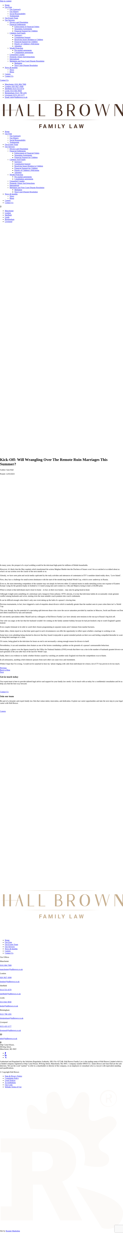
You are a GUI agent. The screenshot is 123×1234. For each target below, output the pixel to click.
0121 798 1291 (16, 93)
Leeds (7, 217)
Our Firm (8, 7)
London (8, 213)
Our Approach (15, 9)
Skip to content (5, 1)
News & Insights (11, 68)
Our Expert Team (11, 18)
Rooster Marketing (13, 1231)
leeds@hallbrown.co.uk (9, 1006)
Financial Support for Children (26, 31)
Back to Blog (5, 670)
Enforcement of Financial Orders (26, 27)
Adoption (18, 46)
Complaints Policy (12, 1078)
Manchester (9, 211)
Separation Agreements (23, 29)
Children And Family (18, 33)
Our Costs (8, 1085)
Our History (14, 12)
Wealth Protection (16, 48)
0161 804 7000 (15, 84)
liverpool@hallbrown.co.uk (10, 1030)
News (12, 70)
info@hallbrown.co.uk (16, 97)
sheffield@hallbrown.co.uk (10, 994)
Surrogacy (18, 35)
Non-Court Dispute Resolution (26, 65)
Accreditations (10, 1083)
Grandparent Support (22, 37)
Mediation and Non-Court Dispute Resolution (27, 61)
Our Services (10, 20)
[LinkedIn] (5, 1055)
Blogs (12, 72)
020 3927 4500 (14, 86)
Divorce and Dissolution (19, 22)
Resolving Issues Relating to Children (28, 40)
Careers (8, 74)
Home (7, 5)
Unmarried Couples (17, 55)
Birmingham (9, 219)
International (14, 59)
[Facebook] (5, 1053)
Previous (3, 668)
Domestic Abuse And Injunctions (22, 57)
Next (2, 672)
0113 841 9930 (13, 91)
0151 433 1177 (15, 95)
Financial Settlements (18, 24)
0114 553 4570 (14, 89)
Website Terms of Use (13, 1087)
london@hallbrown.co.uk (9, 982)
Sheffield (8, 215)
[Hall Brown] (61, 918)
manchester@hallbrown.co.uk (11, 969)
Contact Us (9, 76)
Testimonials (14, 16)
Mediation (18, 63)
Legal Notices (10, 1080)
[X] (6, 1057)
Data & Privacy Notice (13, 1076)
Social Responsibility (18, 14)
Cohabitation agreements (23, 52)
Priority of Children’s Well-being (26, 44)
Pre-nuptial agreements (23, 50)
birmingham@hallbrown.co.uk (11, 1018)
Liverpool (8, 222)
